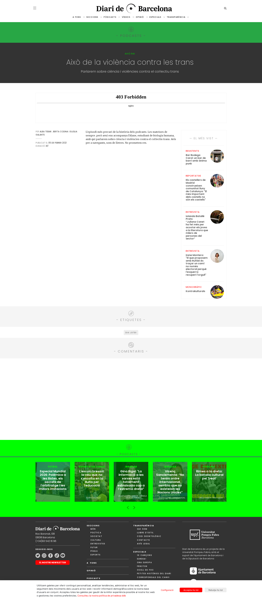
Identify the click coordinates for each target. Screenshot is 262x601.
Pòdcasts (110, 17)
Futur (94, 547)
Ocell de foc (145, 570)
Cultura (96, 540)
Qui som (142, 529)
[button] (34, 8)
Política (96, 532)
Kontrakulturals (195, 291)
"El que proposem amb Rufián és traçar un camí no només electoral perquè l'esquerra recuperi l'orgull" (197, 265)
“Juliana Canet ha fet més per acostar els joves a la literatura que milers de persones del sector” (197, 227)
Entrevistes (98, 543)
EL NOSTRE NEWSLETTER (52, 562)
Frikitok (142, 566)
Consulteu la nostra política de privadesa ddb (101, 595)
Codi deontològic (149, 536)
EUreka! (141, 559)
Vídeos (126, 17)
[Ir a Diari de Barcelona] (57, 527)
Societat (96, 536)
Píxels (94, 551)
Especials (155, 17)
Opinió (140, 17)
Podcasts (93, 578)
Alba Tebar (45, 131)
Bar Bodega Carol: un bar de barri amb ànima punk (196, 159)
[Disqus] (131, 399)
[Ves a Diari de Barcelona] (131, 8)
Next (134, 506)
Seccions (92, 17)
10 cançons (144, 555)
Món (93, 529)
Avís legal (143, 543)
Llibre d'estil (145, 532)
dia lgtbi (131, 332)
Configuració (167, 590)
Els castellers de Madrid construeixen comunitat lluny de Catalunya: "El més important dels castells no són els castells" (196, 190)
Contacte (143, 540)
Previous (127, 506)
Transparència (176, 17)
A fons (77, 17)
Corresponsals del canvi (153, 577)
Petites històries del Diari (154, 573)
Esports (96, 554)
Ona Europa (144, 562)
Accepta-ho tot (190, 590)
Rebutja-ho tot (215, 590)
